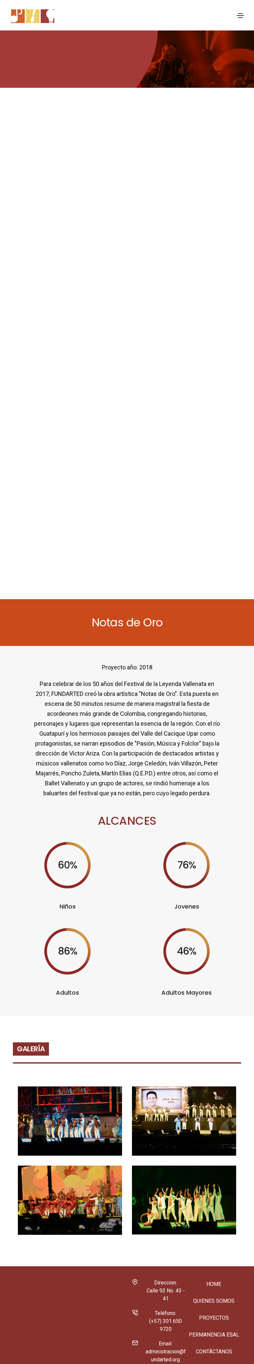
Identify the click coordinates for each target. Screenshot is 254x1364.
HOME (213, 1284)
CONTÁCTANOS (214, 1351)
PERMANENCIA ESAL (214, 1335)
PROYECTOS (214, 1318)
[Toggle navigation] (240, 15)
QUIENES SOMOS (213, 1301)
